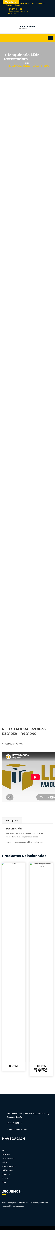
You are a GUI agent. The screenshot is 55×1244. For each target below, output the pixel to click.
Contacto (6, 1174)
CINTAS (13, 1066)
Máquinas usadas (8, 1158)
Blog (4, 1182)
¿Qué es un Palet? (9, 1166)
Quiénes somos (8, 1170)
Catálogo (6, 1154)
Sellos (4, 1162)
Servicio (5, 1178)
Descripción (12, 820)
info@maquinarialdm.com (18, 11)
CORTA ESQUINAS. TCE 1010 (41, 1069)
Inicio (27, 63)
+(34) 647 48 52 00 (15, 9)
